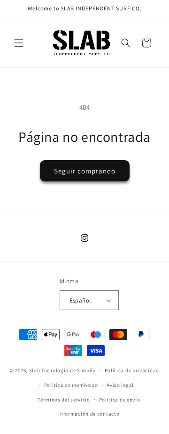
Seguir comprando (84, 170)
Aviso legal (120, 385)
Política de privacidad (132, 370)
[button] (18, 43)
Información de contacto (88, 413)
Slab (35, 370)
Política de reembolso (71, 385)
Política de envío (119, 399)
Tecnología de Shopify (68, 370)
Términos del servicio (64, 399)
